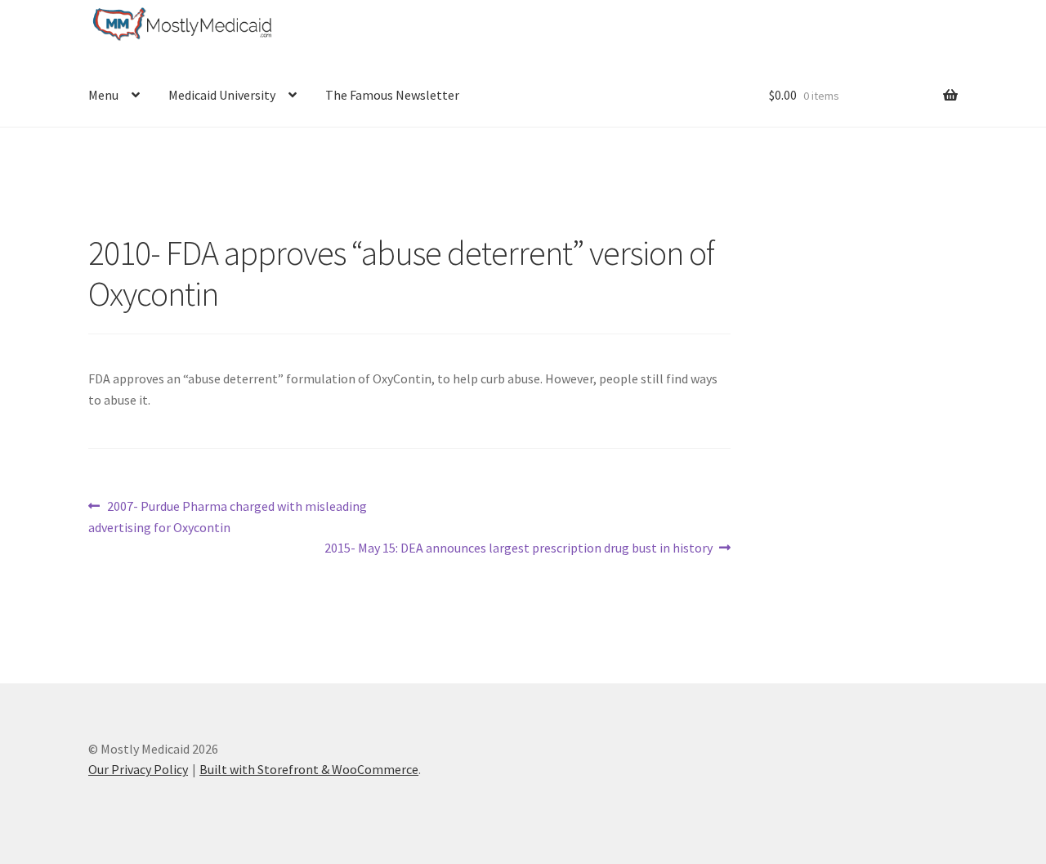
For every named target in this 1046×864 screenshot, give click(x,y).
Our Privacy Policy (138, 769)
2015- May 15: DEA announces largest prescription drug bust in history (518, 549)
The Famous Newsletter (392, 95)
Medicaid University (221, 95)
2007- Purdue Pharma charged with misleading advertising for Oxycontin (227, 516)
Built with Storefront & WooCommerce (308, 769)
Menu (103, 95)
